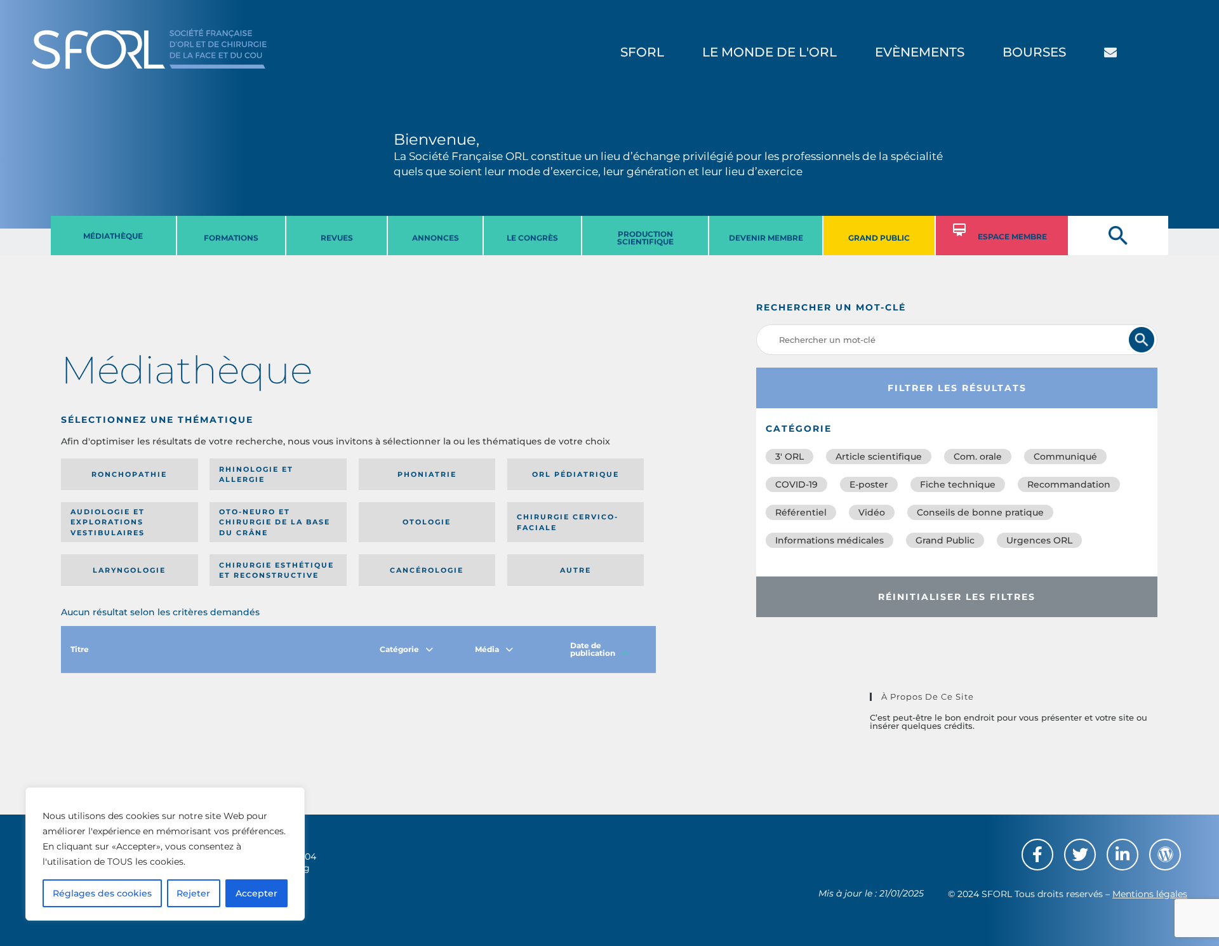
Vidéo (871, 512)
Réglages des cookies (102, 893)
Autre (575, 570)
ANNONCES (435, 238)
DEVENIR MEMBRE (766, 238)
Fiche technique (958, 484)
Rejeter (193, 893)
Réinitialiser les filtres (957, 597)
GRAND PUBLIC (879, 238)
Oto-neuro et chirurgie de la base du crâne (274, 522)
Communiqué (1065, 456)
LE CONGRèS (532, 238)
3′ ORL (789, 456)
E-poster (868, 484)
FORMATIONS (231, 238)
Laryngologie (129, 570)
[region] (165, 854)
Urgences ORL (1039, 540)
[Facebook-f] (1037, 854)
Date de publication (592, 649)
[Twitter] (1080, 854)
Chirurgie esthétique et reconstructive (276, 570)
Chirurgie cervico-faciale (567, 522)
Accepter (256, 893)
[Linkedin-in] (1122, 854)
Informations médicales (829, 540)
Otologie (427, 521)
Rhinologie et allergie (256, 474)
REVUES (337, 238)
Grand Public (945, 540)
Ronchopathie (129, 474)
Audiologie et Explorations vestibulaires (107, 522)
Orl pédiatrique (575, 474)
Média (487, 649)
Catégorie (399, 649)
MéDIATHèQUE (113, 236)
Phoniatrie (426, 474)
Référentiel (801, 512)
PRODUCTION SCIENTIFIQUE (645, 237)
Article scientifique (879, 456)
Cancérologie (426, 570)
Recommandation (1068, 484)
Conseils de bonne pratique (980, 512)
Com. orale (978, 456)
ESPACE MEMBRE (1012, 236)
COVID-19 (796, 484)
